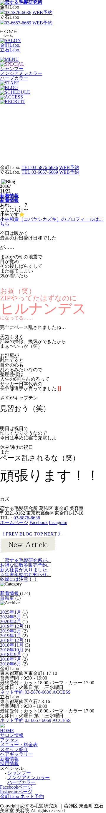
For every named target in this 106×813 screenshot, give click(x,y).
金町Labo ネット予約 (22, 796)
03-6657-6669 (18, 22)
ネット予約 (12, 692)
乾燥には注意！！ (19, 579)
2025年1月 (10, 612)
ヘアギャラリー (16, 754)
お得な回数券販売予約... (25, 565)
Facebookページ (16, 786)
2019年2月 (10, 630)
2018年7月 (10, 659)
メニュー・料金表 (19, 744)
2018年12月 (12, 640)
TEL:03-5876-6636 (39, 167)
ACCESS (61, 692)
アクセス (9, 739)
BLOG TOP (31, 533)
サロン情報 (12, 735)
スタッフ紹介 (14, 749)
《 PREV (9, 533)
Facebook (38, 522)
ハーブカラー (21, 782)
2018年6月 (10, 663)
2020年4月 (10, 621)
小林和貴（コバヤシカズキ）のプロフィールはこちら (52, 221)
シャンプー (19, 772)
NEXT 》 (53, 533)
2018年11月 (12, 645)
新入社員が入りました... (25, 569)
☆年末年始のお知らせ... (25, 574)
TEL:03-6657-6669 (39, 172)
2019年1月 (10, 635)
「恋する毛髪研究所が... (25, 560)
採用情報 (9, 763)
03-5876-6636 (18, 12)
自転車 (7, 597)
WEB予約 (42, 12)
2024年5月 (10, 616)
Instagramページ (16, 791)
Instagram (58, 522)
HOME (7, 730)
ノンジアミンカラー (28, 777)
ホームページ (14, 522)
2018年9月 (10, 654)
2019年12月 (12, 626)
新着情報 (9, 195)
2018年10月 (12, 649)
